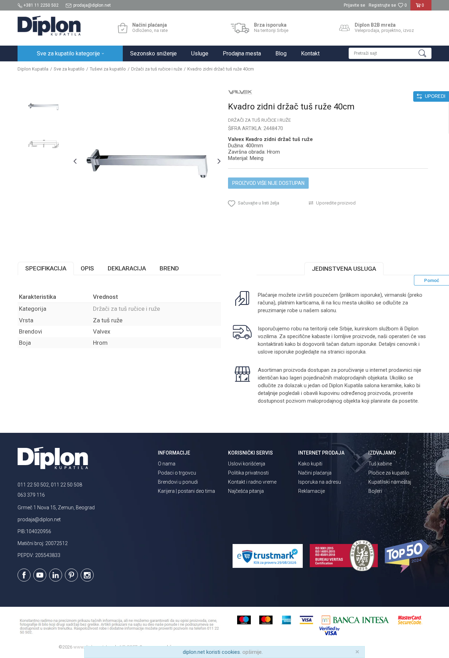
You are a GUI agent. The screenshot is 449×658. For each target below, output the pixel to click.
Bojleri (375, 491)
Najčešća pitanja (246, 491)
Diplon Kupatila (33, 69)
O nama (166, 463)
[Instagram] (87, 575)
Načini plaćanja (314, 473)
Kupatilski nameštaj (389, 482)
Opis (87, 268)
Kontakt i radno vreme (252, 482)
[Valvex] (240, 92)
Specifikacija (45, 268)
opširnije (252, 652)
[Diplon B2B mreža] (344, 28)
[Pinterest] (71, 575)
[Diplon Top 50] (408, 556)
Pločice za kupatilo (388, 473)
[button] (390, 53)
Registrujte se (382, 5)
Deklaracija (127, 268)
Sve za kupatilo (69, 69)
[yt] (39, 575)
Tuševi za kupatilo (108, 69)
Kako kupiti (310, 463)
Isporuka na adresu (319, 482)
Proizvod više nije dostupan (268, 183)
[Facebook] (24, 575)
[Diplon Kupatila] (49, 26)
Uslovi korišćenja (246, 463)
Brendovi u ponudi (178, 482)
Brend (169, 268)
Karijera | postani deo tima (186, 491)
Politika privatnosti (248, 473)
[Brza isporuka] (240, 28)
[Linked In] (55, 575)
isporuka (356, 352)
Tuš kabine (380, 463)
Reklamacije (311, 491)
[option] (43, 106)
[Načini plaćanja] (122, 28)
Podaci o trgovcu (177, 473)
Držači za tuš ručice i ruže (156, 69)
